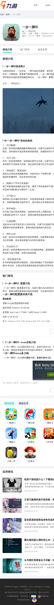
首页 (36, 5)
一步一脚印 (30, 27)
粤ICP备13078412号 (11, 592)
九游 (2, 14)
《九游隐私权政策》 (13, 596)
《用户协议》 (24, 596)
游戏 (48, 5)
